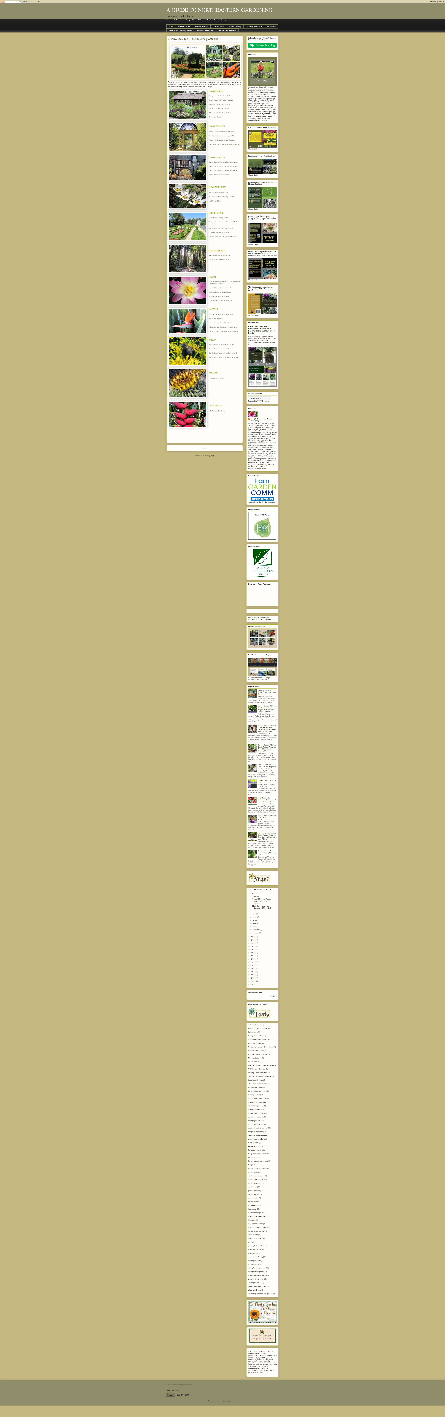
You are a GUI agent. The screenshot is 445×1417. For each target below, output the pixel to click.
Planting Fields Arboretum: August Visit (221, 136)
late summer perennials (256, 1216)
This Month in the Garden (257, 1084)
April (254, 923)
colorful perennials (255, 1109)
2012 (253, 978)
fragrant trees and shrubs (257, 1168)
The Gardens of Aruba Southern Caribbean (222, 344)
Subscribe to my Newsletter (227, 30)
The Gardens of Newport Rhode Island (221, 228)
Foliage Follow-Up (255, 1036)
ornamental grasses (255, 1238)
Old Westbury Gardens (256, 1069)
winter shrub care (254, 1290)
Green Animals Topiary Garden (218, 218)
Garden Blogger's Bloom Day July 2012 (267, 816)
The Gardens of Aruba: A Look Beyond (221, 349)
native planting (253, 1235)
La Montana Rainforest (217, 411)
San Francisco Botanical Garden (219, 259)
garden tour (252, 1187)
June (255, 917)
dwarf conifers (253, 1143)
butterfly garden (254, 1095)
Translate (265, 401)
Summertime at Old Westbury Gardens (221, 100)
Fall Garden (252, 1032)
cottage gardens (254, 1121)
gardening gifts (253, 1194)
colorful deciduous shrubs (257, 1102)
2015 (253, 968)
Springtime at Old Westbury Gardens (220, 96)
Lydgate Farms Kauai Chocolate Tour (220, 300)
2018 (253, 959)
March (255, 926)
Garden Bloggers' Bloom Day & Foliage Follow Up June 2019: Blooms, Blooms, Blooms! (267, 748)
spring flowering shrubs (256, 1268)
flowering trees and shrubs (258, 1161)
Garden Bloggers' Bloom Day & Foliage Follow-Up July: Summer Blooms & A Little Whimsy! (267, 836)
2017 (253, 962)
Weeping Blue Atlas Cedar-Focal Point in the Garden (267, 692)
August (255, 896)
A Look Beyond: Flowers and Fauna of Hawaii (223, 331)
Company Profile (218, 26)
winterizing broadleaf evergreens (260, 1294)
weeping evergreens (255, 1279)
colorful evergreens (255, 1106)
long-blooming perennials (257, 1227)
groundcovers (253, 1198)
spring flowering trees (256, 1272)
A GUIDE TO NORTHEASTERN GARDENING (219, 9)
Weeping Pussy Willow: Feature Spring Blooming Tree (267, 853)
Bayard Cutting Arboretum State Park (220, 166)
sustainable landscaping (257, 1275)
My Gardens (271, 26)
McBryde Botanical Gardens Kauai (220, 292)
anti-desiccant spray (255, 1087)
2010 (253, 984)
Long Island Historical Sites (258, 1054)
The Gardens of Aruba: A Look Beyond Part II (223, 353)
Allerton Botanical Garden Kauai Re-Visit (222, 314)
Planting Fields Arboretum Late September (222, 140)
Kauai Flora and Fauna (216, 318)
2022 (253, 946)
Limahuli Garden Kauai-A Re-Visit (220, 323)
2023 (253, 943)
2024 (253, 940)
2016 (253, 965)
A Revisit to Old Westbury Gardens (220, 113)
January (256, 933)
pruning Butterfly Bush (256, 1246)
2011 (253, 981)
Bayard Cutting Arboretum (257, 1028)
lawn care (251, 1220)
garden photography (255, 1179)
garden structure (254, 1183)
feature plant (252, 1157)
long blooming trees (255, 1224)
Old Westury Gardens (215, 117)
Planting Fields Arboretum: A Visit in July (222, 131)
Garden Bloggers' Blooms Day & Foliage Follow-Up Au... (261, 901)
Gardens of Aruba (254, 1043)
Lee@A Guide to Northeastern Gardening (262, 420)
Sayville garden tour (255, 1080)
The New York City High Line (218, 192)
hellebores (252, 1202)
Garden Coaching (235, 26)
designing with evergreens (257, 1135)
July (254, 914)
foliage (250, 1165)
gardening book (254, 1191)
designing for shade (255, 1132)
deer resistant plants (255, 1124)
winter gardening (254, 1283)
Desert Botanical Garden (217, 378)
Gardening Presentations (254, 26)
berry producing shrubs (256, 1091)
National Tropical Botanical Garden (261, 1065)
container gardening (255, 1117)
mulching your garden (256, 1231)
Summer (235, 166)
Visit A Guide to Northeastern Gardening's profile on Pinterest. (260, 618)
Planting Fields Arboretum (257, 1073)
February (256, 930)
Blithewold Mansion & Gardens (219, 232)
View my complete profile (257, 469)
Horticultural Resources (205, 30)
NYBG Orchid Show (215, 201)
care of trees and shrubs (257, 1098)
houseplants (252, 1205)
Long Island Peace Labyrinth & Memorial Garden (224, 144)
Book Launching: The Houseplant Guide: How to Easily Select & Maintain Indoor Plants (261, 329)
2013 (253, 975)
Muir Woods (252, 1062)
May (254, 920)
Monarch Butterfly (254, 1058)
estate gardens (253, 1146)
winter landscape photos (257, 1286)
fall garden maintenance (257, 1154)
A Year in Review (254, 1025)
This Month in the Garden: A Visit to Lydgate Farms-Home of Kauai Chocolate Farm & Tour (267, 801)
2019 (253, 956)
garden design (253, 1172)
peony (250, 1242)
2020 (253, 953)
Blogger (234, 1401)
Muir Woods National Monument (219, 255)
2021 (253, 949)
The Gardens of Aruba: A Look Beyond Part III (223, 357)
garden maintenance (255, 1176)
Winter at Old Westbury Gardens (219, 108)
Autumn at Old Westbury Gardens (219, 104)
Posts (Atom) (209, 456)
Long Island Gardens (256, 1050)
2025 (253, 937)
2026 (253, 893)
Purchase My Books (201, 26)
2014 (253, 972)
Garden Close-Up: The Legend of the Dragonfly (267, 766)
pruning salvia (253, 1253)
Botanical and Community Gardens (180, 30)
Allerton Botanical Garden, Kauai (219, 296)
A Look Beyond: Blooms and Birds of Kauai (223, 327)
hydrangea (252, 1209)
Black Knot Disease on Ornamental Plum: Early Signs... (262, 908)
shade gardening (254, 1260)
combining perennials (256, 1113)
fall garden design (254, 1150)
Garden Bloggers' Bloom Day (259, 1039)
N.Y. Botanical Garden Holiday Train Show (222, 197)
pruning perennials (255, 1249)
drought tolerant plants (256, 1139)
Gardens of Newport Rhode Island (260, 1047)
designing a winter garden (257, 1128)
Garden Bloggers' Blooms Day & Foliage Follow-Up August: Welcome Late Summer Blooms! (267, 709)
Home (171, 26)
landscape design (254, 1213)
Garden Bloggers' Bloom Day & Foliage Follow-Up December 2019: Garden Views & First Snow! (267, 728)
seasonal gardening (255, 1257)
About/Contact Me (184, 26)
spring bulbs (252, 1264)
